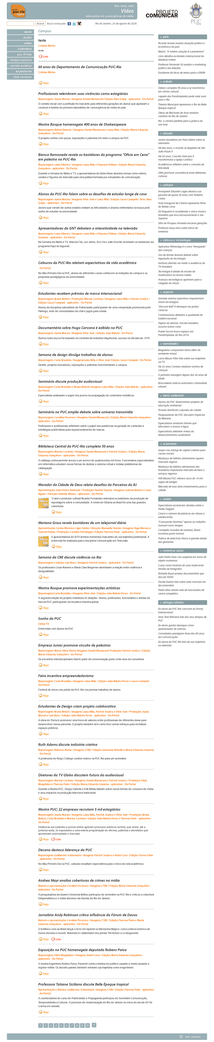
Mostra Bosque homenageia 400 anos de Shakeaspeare (82, 124)
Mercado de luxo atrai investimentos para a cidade (182, 488)
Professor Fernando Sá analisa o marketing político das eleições (182, 66)
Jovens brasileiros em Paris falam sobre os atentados (181, 141)
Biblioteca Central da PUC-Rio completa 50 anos (76, 446)
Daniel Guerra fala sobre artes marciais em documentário (182, 583)
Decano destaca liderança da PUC (65, 850)
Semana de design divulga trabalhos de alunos (75, 354)
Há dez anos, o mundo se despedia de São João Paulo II (181, 150)
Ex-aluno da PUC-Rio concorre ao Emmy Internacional (180, 610)
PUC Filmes (24, 54)
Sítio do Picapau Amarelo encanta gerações (182, 223)
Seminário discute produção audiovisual (70, 381)
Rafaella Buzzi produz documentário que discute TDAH (181, 575)
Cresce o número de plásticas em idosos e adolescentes (181, 515)
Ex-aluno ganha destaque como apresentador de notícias (176, 627)
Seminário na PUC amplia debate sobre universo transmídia (85, 412)
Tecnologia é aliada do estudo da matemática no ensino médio (176, 273)
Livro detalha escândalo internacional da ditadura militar (181, 58)
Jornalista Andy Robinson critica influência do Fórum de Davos (87, 915)
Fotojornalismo (21, 60)
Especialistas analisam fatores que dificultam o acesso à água (177, 425)
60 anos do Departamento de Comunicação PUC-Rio (79, 67)
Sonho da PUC (49, 618)
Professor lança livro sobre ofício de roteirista (178, 230)
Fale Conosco (23, 77)
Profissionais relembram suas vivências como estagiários (83, 93)
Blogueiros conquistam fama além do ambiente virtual (179, 352)
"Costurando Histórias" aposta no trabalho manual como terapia (181, 523)
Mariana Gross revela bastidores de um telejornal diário (82, 522)
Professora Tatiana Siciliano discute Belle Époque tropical (83, 984)
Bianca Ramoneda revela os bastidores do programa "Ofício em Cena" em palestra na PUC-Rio (93, 157)
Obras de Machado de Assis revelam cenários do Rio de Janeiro (178, 114)
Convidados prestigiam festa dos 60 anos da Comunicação (181, 635)
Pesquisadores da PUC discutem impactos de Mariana (181, 416)
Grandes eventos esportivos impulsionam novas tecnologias (181, 300)
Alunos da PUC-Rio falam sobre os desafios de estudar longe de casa (92, 194)
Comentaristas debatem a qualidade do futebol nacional (180, 317)
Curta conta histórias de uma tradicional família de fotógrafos (181, 567)
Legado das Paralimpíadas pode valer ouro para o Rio (182, 98)
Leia (45, 56)
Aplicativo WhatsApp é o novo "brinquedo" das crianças (182, 248)
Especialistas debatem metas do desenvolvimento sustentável (176, 433)
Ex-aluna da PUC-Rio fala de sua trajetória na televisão (181, 643)
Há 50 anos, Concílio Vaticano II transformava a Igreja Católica (176, 158)
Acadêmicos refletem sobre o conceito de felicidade (181, 166)
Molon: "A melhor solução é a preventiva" (181, 51)
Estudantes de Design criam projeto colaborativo (77, 706)
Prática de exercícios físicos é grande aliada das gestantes (182, 540)
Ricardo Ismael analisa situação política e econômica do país (181, 45)
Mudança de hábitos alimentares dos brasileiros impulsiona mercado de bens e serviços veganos (181, 470)
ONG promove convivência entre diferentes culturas (182, 174)
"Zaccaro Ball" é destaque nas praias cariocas (178, 308)
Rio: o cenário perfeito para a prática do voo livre (180, 123)
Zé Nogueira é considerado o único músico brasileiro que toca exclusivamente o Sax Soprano (182, 215)
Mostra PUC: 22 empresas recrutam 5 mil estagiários (79, 809)
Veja (46, 83)
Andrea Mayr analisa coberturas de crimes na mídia (79, 880)
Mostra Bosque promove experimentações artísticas (79, 588)
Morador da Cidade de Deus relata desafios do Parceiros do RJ (87, 484)
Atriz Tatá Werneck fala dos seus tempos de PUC (182, 619)
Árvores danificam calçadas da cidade (179, 410)
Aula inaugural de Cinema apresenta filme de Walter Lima (182, 205)
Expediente (24, 71)
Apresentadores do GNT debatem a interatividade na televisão (88, 228)
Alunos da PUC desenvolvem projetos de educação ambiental (180, 403)
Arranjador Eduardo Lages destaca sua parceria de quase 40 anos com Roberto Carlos (180, 195)
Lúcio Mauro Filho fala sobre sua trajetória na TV (181, 360)
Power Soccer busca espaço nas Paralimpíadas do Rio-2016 (176, 333)
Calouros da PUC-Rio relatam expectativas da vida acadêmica (87, 262)
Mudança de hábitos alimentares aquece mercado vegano (181, 460)
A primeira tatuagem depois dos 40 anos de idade (182, 377)
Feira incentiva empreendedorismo (66, 675)
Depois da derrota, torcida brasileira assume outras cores (178, 325)
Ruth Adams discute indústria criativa (67, 744)
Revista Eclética (21, 66)
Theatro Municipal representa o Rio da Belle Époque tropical (182, 106)
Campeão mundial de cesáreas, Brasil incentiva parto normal (179, 532)
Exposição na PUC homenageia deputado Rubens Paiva (82, 950)
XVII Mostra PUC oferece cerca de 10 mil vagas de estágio (180, 480)
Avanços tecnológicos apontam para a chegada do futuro (180, 281)
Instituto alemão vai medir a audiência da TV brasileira (181, 265)
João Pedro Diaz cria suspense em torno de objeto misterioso (182, 559)
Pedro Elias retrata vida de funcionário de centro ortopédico (181, 592)
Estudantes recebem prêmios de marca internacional (80, 293)
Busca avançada (56, 23)
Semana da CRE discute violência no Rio (69, 557)
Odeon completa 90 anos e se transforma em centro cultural (181, 90)
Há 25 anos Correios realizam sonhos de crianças (180, 368)
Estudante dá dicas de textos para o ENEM (181, 72)
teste (42, 40)
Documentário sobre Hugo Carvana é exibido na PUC (80, 327)
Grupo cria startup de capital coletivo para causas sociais (181, 452)
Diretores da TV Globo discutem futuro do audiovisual (81, 775)
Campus (44, 30)
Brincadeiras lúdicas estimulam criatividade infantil (182, 385)
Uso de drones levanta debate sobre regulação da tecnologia (178, 257)
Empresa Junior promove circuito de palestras (74, 645)
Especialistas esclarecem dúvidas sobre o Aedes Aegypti (181, 507)
